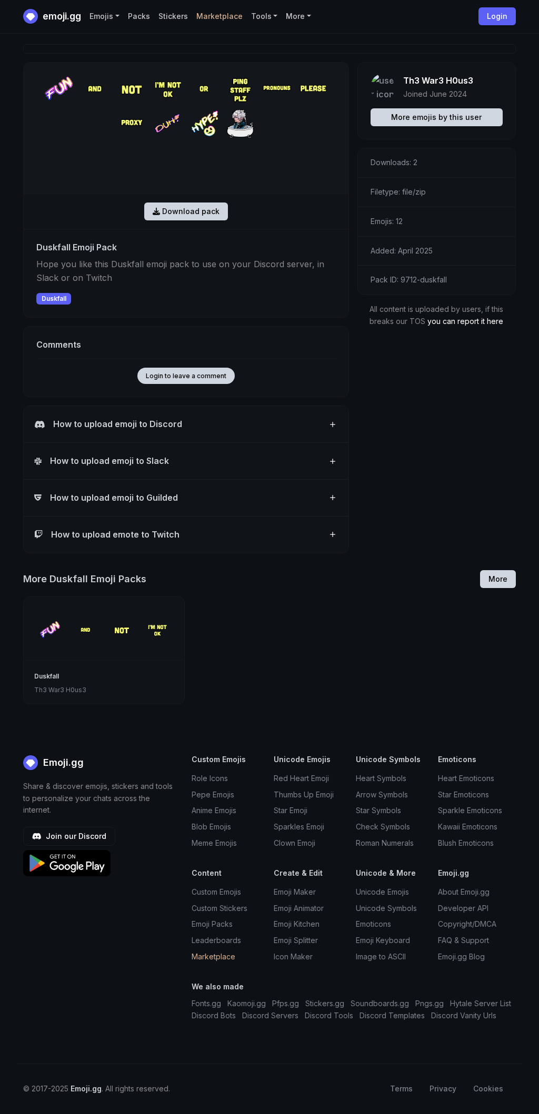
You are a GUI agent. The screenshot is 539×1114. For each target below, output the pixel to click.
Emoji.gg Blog (461, 956)
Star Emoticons (463, 794)
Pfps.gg (285, 1003)
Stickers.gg (324, 1003)
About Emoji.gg (464, 891)
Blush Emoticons (466, 842)
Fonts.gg (206, 1003)
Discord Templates (392, 1015)
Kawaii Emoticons (467, 826)
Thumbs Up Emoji (304, 794)
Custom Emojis (216, 891)
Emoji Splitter (296, 940)
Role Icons (210, 778)
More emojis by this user (436, 117)
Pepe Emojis (213, 794)
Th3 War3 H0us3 (438, 80)
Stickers (173, 16)
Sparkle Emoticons (470, 810)
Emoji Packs (212, 923)
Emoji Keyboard (383, 940)
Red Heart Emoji (301, 778)
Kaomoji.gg (246, 1003)
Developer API (463, 908)
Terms (401, 1088)
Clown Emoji (294, 842)
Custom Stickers (219, 908)
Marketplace (219, 16)
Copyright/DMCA (467, 923)
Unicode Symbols (386, 908)
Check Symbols (383, 826)
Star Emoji (290, 810)
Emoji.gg (62, 762)
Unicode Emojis (382, 891)
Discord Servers (270, 1015)
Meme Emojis (214, 842)
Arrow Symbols (382, 794)
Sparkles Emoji (299, 826)
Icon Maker (293, 956)
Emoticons (373, 923)
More (497, 578)
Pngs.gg (429, 1003)
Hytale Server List (480, 1003)
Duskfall (54, 298)
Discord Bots (214, 1015)
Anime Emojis (214, 810)
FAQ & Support (463, 940)
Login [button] (497, 16)
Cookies (488, 1088)
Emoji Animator (299, 908)
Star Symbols (378, 810)
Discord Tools (329, 1015)
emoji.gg (61, 16)
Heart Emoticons (466, 778)
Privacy (443, 1088)
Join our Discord (75, 836)
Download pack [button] (189, 211)
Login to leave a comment (186, 376)
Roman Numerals (385, 842)
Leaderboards (216, 940)
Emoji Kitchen (297, 923)
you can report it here (465, 321)
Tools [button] (261, 16)
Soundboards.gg (380, 1003)
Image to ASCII (381, 956)
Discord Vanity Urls (463, 1015)
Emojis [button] (101, 16)
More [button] (295, 16)
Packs (139, 16)
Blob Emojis (211, 826)
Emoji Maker (295, 891)
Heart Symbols (381, 778)
